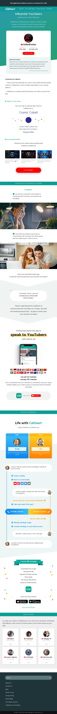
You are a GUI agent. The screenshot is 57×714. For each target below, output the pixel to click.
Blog (6, 689)
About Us (8, 683)
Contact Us (8, 686)
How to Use (41, 9)
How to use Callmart (28, 607)
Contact (49, 9)
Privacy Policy (9, 696)
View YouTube (28, 53)
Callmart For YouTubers (12, 705)
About (21, 9)
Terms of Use (9, 693)
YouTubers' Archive (11, 702)
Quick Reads (9, 699)
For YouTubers (30, 9)
